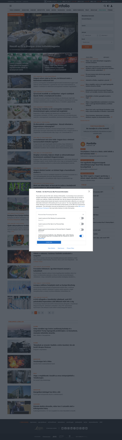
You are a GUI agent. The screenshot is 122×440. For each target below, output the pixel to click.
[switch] (81, 218)
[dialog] (61, 220)
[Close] (89, 191)
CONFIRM (49, 242)
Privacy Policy (70, 248)
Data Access (61, 248)
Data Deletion (51, 248)
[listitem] (61, 214)
